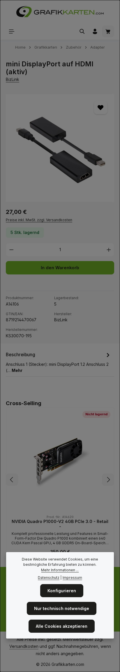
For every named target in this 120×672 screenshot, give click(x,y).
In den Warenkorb (60, 267)
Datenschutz (48, 577)
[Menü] (11, 31)
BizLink (12, 79)
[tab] (58, 362)
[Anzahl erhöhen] (108, 249)
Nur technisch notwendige (61, 608)
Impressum (72, 577)
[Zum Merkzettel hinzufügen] (100, 107)
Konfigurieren (61, 590)
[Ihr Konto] (95, 31)
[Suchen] (82, 31)
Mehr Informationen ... (60, 570)
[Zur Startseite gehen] (60, 11)
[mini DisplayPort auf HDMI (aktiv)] (60, 148)
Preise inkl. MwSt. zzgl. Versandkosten (39, 220)
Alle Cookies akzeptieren (61, 626)
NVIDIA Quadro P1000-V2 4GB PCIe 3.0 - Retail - (60, 524)
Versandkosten (23, 646)
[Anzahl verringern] (11, 249)
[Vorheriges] (12, 480)
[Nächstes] (108, 480)
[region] (60, 148)
